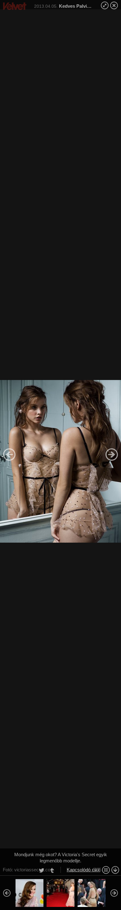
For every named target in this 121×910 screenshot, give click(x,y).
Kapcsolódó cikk (83, 869)
